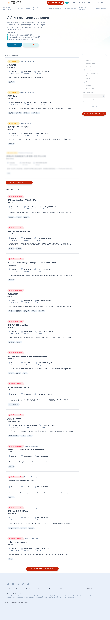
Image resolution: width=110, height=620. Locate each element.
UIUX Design (19, 596)
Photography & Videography (7, 9)
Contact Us (19, 588)
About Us (8, 588)
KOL (77, 596)
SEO (81, 596)
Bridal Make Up (72, 597)
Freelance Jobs (40, 588)
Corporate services (83, 9)
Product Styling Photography (53, 596)
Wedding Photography (69, 596)
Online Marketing (24, 9)
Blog (50, 588)
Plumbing (9, 597)
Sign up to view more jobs (18, 182)
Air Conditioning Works (42, 597)
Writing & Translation (37, 9)
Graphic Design (10, 596)
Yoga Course (63, 597)
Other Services (101, 9)
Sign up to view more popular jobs (41, 568)
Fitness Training (53, 597)
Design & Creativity (55, 9)
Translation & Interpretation (91, 596)
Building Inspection (29, 597)
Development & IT (70, 9)
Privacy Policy (59, 588)
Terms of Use (71, 588)
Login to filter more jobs (93, 113)
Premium (28, 588)
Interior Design (29, 596)
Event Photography (39, 596)
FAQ (80, 588)
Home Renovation (18, 597)
